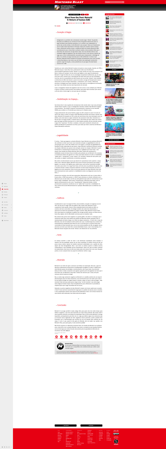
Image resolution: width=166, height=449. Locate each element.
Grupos (96, 338)
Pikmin (78, 441)
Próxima (91, 425)
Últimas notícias (110, 14)
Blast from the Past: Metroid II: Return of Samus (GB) (78, 18)
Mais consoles (69, 446)
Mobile (67, 435)
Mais (101, 338)
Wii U (67, 436)
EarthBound (90, 438)
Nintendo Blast (74, 351)
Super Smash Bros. (91, 442)
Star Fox (78, 436)
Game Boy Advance (70, 444)
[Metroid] (83, 14)
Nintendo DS (68, 441)
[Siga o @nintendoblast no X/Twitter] (7, 447)
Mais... (100, 440)
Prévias (59, 440)
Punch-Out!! (90, 439)
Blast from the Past (74, 14)
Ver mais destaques (114, 140)
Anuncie (108, 436)
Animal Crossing (80, 443)
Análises (59, 438)
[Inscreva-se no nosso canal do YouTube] (9, 447)
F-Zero (78, 438)
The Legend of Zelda (81, 433)
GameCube (68, 443)
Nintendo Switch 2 (69, 432)
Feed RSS (101, 438)
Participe (108, 433)
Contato (108, 435)
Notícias (59, 435)
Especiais (60, 436)
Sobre (108, 432)
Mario (78, 432)
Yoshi (78, 440)
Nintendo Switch (69, 433)
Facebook (56, 338)
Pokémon (89, 430)
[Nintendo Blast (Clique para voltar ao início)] (69, 2)
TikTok (76, 338)
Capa (59, 432)
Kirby (78, 435)
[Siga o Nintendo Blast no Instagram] (5, 447)
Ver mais (114, 69)
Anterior (66, 425)
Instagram (61, 338)
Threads (86, 338)
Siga (58, 441)
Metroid (89, 431)
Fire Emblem (90, 435)
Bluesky (90, 338)
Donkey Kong (90, 433)
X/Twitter (66, 338)
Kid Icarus (79, 444)
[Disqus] (78, 372)
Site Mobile (60, 433)
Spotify (81, 338)
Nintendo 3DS (68, 438)
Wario (89, 436)
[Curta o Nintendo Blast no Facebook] (2, 447)
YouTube (71, 338)
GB (86, 14)
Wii (66, 440)
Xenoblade (90, 441)
